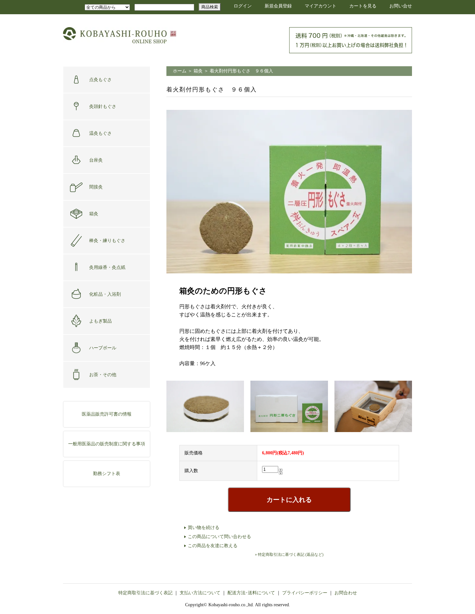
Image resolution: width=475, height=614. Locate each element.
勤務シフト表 (106, 473)
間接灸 (96, 187)
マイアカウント (320, 6)
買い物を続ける (203, 527)
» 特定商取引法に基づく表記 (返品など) (289, 554)
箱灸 (93, 213)
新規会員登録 (278, 6)
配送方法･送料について (251, 592)
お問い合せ (400, 6)
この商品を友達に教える (213, 545)
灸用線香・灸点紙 (107, 267)
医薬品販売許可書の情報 (107, 414)
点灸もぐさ (100, 79)
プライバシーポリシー (304, 592)
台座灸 (96, 160)
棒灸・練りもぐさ (107, 240)
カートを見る (362, 6)
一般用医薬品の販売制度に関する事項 (106, 443)
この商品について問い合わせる (219, 536)
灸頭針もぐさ (102, 106)
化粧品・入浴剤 (105, 294)
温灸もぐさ (100, 133)
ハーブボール (102, 347)
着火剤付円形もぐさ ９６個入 (241, 71)
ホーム (179, 71)
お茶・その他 (102, 374)
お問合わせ (345, 592)
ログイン (243, 6)
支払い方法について (200, 592)
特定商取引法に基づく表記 (145, 592)
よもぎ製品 (100, 321)
